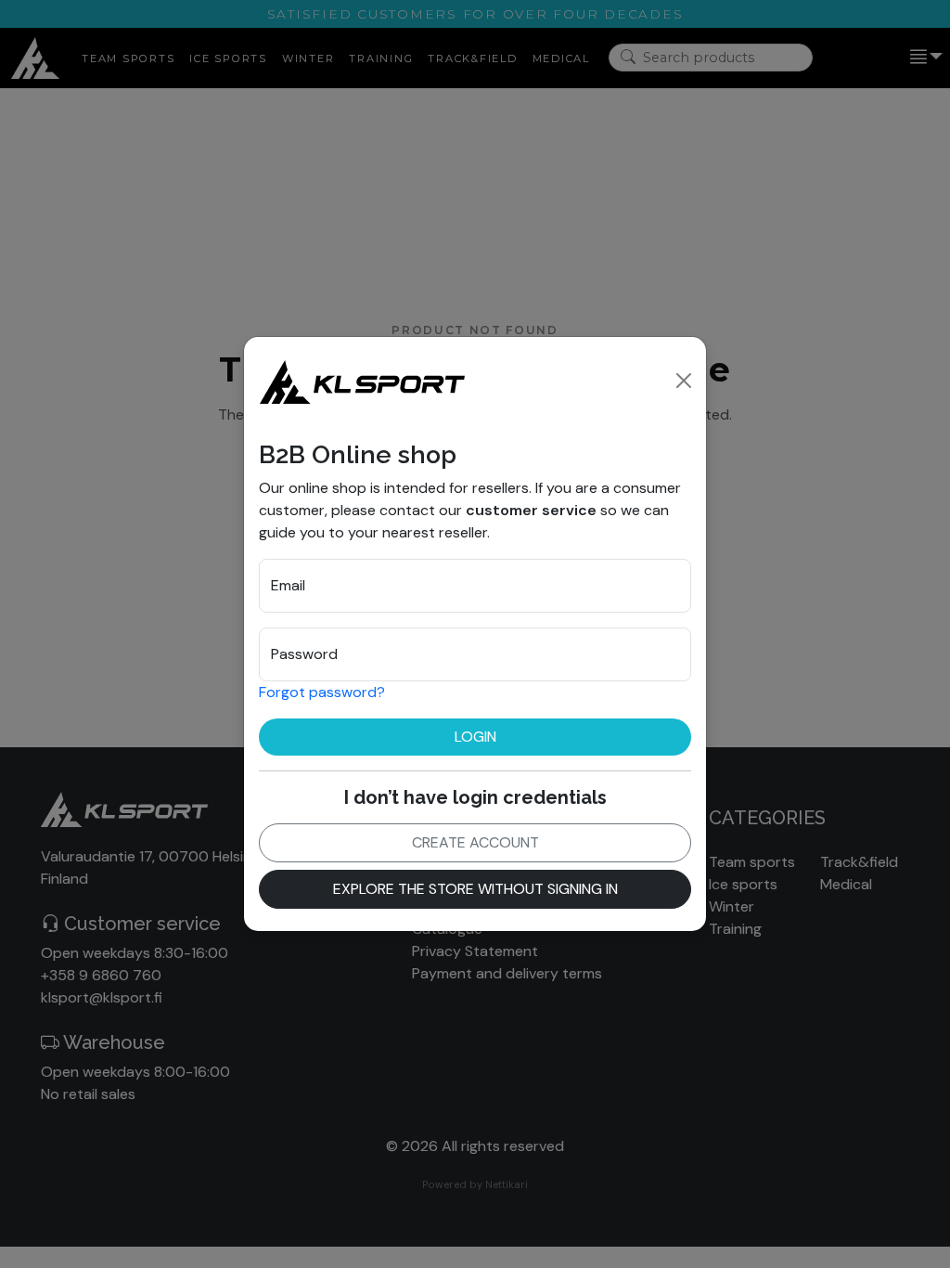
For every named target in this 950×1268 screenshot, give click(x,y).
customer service (531, 510)
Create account (475, 842)
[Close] (684, 380)
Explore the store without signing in (475, 889)
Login (475, 736)
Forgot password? (322, 692)
